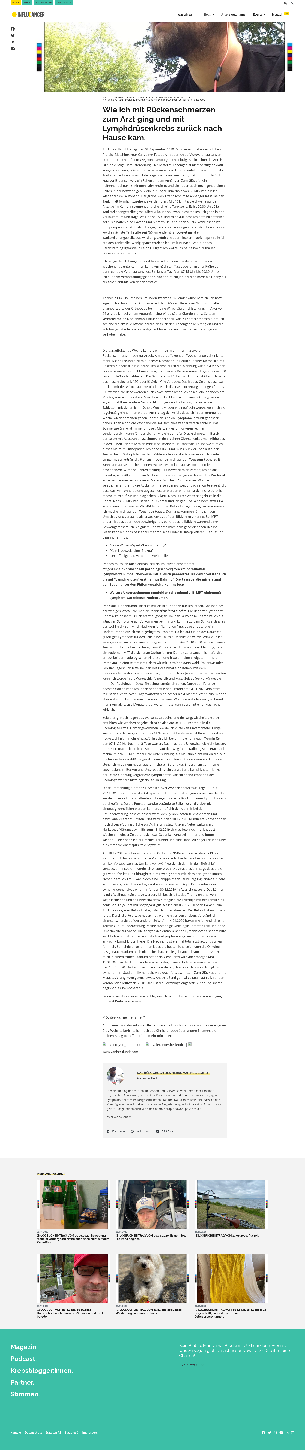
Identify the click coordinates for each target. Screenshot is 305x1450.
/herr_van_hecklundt (124, 1044)
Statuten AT (53, 1432)
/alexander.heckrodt (167, 1044)
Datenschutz (33, 1432)
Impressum (90, 1432)
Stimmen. (25, 1394)
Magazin (280, 14)
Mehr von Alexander (119, 1117)
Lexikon (15, 2)
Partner (27, 2)
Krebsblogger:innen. (42, 1370)
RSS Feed (168, 1131)
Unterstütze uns (64, 2)
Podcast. (24, 1358)
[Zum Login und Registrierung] (285, 4)
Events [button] (257, 14)
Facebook (118, 1131)
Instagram (143, 1131)
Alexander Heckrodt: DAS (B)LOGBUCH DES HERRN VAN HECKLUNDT (150, 97)
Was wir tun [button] (185, 14)
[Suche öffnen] (292, 4)
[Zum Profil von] (119, 1076)
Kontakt (16, 1432)
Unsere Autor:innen (234, 14)
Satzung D (72, 1432)
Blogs (207, 14)
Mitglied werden (44, 2)
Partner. (22, 1382)
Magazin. (24, 1347)
